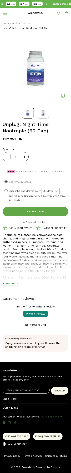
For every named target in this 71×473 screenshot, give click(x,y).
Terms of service (33, 455)
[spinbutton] (16, 156)
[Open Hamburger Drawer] (5, 13)
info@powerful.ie (47, 436)
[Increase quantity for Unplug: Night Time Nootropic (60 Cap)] (24, 156)
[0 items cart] (66, 13)
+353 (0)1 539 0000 (16, 436)
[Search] (59, 13)
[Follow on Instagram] (9, 422)
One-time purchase (20, 182)
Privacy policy (12, 455)
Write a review (35, 313)
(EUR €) (16, 444)
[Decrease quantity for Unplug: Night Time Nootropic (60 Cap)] (7, 156)
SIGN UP (60, 390)
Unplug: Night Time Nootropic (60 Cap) (26, 28)
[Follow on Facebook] (4, 422)
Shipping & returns (56, 455)
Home (6, 23)
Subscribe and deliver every (25, 190)
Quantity (8, 149)
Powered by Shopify (48, 467)
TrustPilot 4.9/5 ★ (51, 416)
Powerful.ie (28, 467)
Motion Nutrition (21, 23)
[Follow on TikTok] (15, 422)
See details (14, 200)
